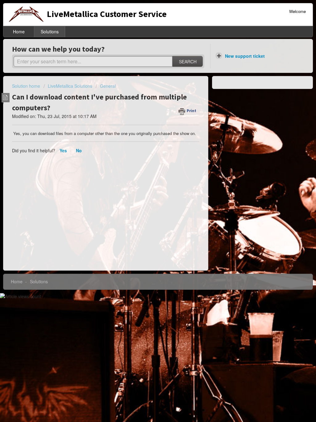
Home (19, 31)
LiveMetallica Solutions (70, 86)
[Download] (147, 131)
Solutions (50, 31)
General (108, 86)
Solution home (26, 86)
